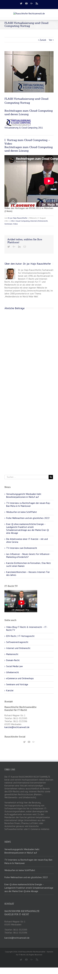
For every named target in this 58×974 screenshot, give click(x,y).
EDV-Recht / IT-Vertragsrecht (20, 636)
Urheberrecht (12, 672)
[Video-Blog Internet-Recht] (20, 591)
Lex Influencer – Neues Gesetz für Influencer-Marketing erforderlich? (28, 555)
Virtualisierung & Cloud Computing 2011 (23, 127)
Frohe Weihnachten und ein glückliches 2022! (28, 518)
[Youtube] (26, 3)
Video (15, 224)
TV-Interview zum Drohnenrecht (21, 548)
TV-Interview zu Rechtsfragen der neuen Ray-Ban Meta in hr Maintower (28, 504)
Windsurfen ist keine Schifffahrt (21, 512)
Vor (50, 39)
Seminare (8, 224)
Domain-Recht (13, 660)
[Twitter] (21, 3)
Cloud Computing (22, 221)
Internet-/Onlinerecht (39, 221)
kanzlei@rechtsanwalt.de (16, 727)
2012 (13, 221)
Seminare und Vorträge (17, 684)
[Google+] (31, 3)
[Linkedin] (19, 246)
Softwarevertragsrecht (17, 642)
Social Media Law (14, 666)
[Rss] (37, 3)
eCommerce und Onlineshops (20, 678)
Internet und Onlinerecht (18, 648)
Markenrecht (12, 654)
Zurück (43, 39)
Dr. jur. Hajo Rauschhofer (17, 218)
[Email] (24, 246)
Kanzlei (9, 690)
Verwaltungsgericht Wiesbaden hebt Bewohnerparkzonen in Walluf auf (23, 495)
